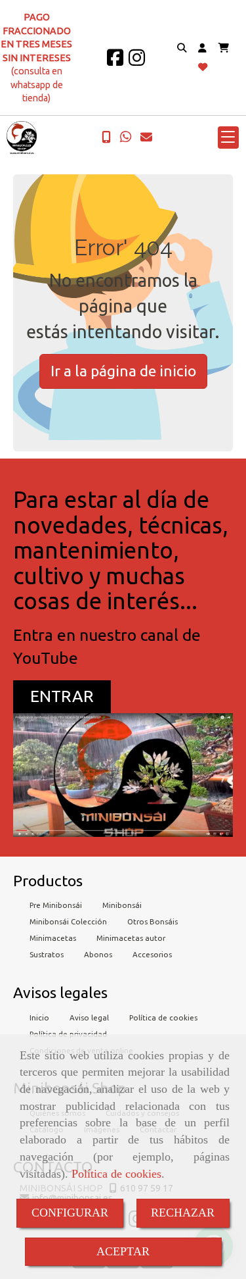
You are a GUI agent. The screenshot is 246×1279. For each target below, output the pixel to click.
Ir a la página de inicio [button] (123, 371)
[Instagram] (137, 61)
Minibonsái (122, 905)
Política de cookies (116, 1173)
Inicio (39, 1017)
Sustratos (47, 954)
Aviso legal (89, 1017)
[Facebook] (115, 61)
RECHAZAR (183, 1212)
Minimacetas (53, 938)
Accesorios (152, 954)
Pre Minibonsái (56, 905)
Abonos (98, 954)
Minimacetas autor (130, 938)
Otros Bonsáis (152, 921)
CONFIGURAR (69, 1212)
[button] (202, 48)
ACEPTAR (123, 1251)
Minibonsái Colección (68, 921)
